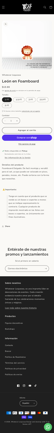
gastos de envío (10, 90)
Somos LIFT (27, 424)
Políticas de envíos (13, 374)
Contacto (9, 345)
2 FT (31, 99)
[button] (3, 7)
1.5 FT (19, 99)
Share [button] (7, 226)
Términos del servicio (14, 363)
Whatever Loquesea (18, 422)
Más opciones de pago (27, 144)
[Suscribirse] (46, 268)
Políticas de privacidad (15, 368)
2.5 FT (43, 99)
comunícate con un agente (31, 111)
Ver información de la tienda (18, 157)
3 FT (7, 105)
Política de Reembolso (15, 357)
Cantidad (5, 115)
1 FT (7, 99)
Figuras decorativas (14, 323)
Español (25, 403)
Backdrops (10, 329)
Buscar (8, 351)
